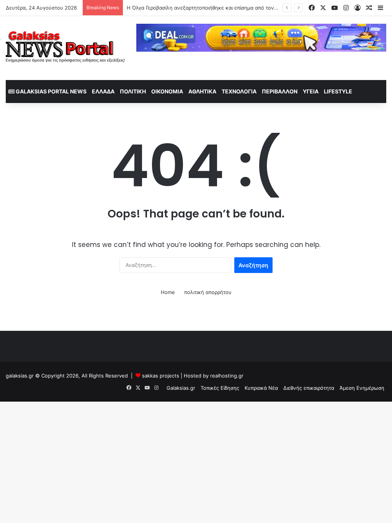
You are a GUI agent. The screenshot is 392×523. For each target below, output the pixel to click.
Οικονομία (167, 91)
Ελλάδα (103, 91)
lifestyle (338, 91)
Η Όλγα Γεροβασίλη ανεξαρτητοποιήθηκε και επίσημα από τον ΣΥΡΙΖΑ (210, 8)
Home (168, 292)
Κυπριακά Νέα (261, 388)
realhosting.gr (226, 376)
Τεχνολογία (239, 91)
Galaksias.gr (181, 388)
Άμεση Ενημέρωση (362, 388)
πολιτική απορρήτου (208, 292)
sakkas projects (160, 376)
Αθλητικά (202, 91)
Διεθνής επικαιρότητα (308, 388)
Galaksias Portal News (51, 91)
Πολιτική (133, 91)
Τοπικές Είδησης (220, 388)
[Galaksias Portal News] (65, 48)
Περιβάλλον (279, 91)
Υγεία (310, 91)
